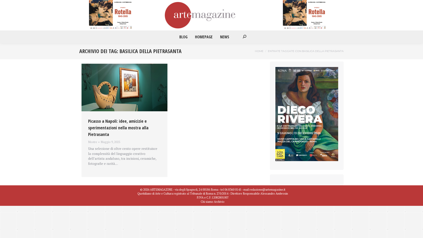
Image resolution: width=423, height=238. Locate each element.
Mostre (92, 142)
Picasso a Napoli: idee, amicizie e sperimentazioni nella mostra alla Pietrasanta (118, 127)
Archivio (219, 202)
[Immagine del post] (124, 87)
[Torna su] (416, 231)
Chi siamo (207, 202)
